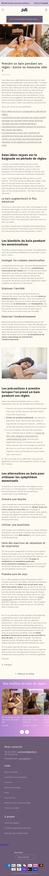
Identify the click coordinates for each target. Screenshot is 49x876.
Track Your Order (12, 808)
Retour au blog (26, 674)
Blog (7, 793)
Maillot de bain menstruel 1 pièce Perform (30, 719)
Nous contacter (11, 772)
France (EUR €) (23, 857)
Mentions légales (12, 823)
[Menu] (2, 9)
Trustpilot (4, 844)
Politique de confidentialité (16, 833)
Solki (17, 873)
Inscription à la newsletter (16, 777)
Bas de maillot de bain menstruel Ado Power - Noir (11, 719)
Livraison (8, 782)
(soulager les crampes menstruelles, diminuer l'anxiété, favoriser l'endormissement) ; (24, 120)
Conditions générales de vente (18, 828)
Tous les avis (10, 798)
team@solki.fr (25, 759)
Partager (8, 665)
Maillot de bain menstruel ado (17, 803)
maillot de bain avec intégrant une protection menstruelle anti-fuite (25, 436)
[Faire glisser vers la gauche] (22, 732)
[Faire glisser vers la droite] (27, 732)
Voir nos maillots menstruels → (24, 19)
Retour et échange (13, 787)
